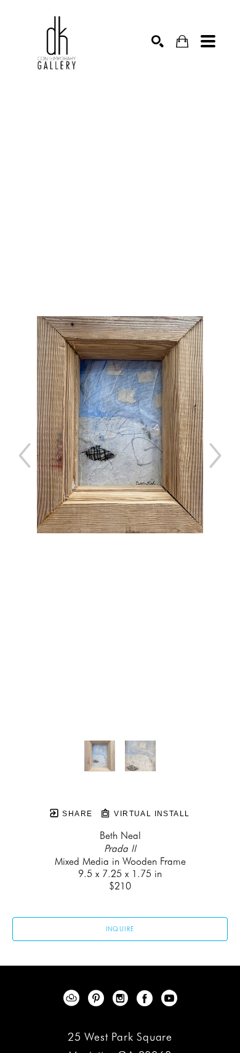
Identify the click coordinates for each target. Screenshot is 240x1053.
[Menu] (208, 41)
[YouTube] (169, 998)
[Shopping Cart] (182, 41)
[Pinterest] (98, 998)
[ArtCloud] (73, 998)
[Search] (157, 41)
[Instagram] (122, 998)
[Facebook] (147, 998)
